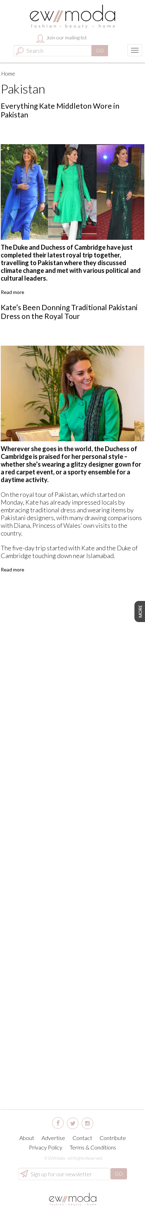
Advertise (53, 1137)
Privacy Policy (45, 1147)
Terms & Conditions (93, 1147)
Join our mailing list (66, 37)
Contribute (113, 1137)
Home (8, 73)
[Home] (73, 16)
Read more (12, 292)
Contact (82, 1137)
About (26, 1137)
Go (100, 50)
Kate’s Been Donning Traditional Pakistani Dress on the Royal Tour (69, 311)
